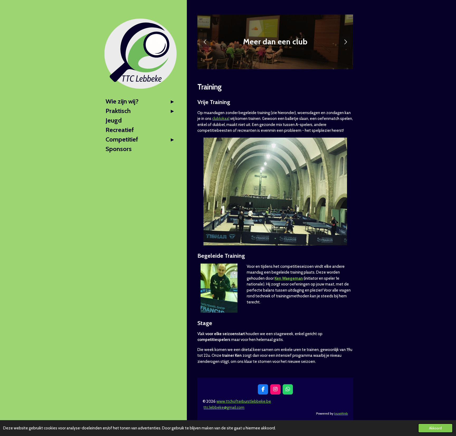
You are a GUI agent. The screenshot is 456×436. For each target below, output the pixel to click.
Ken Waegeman (288, 278)
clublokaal (220, 118)
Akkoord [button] (435, 428)
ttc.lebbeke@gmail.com (223, 407)
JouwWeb (341, 413)
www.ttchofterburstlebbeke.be (243, 401)
